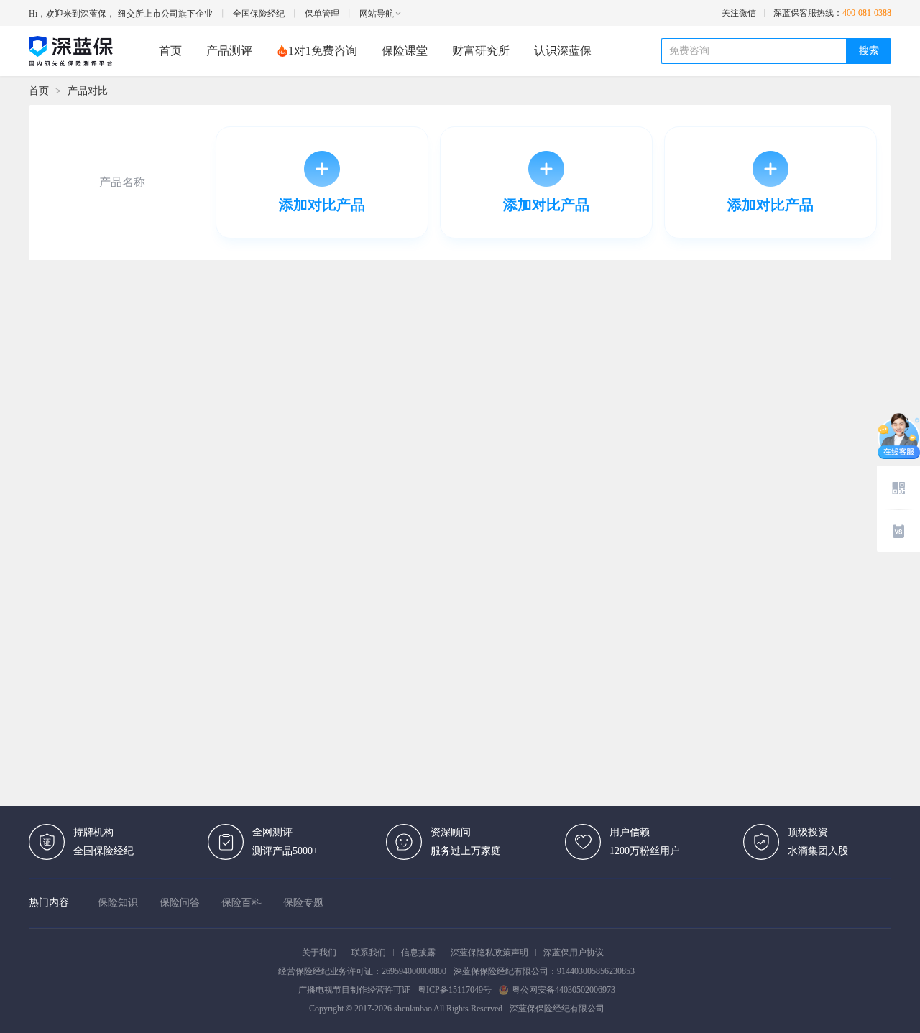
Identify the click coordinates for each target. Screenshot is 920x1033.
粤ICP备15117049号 (455, 990)
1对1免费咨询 (322, 51)
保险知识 (118, 902)
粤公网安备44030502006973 (563, 990)
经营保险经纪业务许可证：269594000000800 (362, 971)
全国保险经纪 (259, 14)
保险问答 (180, 902)
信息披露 (418, 953)
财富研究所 (481, 51)
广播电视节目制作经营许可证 (354, 990)
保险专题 (303, 902)
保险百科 (241, 902)
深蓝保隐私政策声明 (489, 953)
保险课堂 (405, 51)
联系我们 (368, 953)
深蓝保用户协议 (573, 953)
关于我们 (319, 953)
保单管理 (322, 14)
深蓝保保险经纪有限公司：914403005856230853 (544, 971)
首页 (170, 51)
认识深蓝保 (563, 51)
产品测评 (229, 51)
